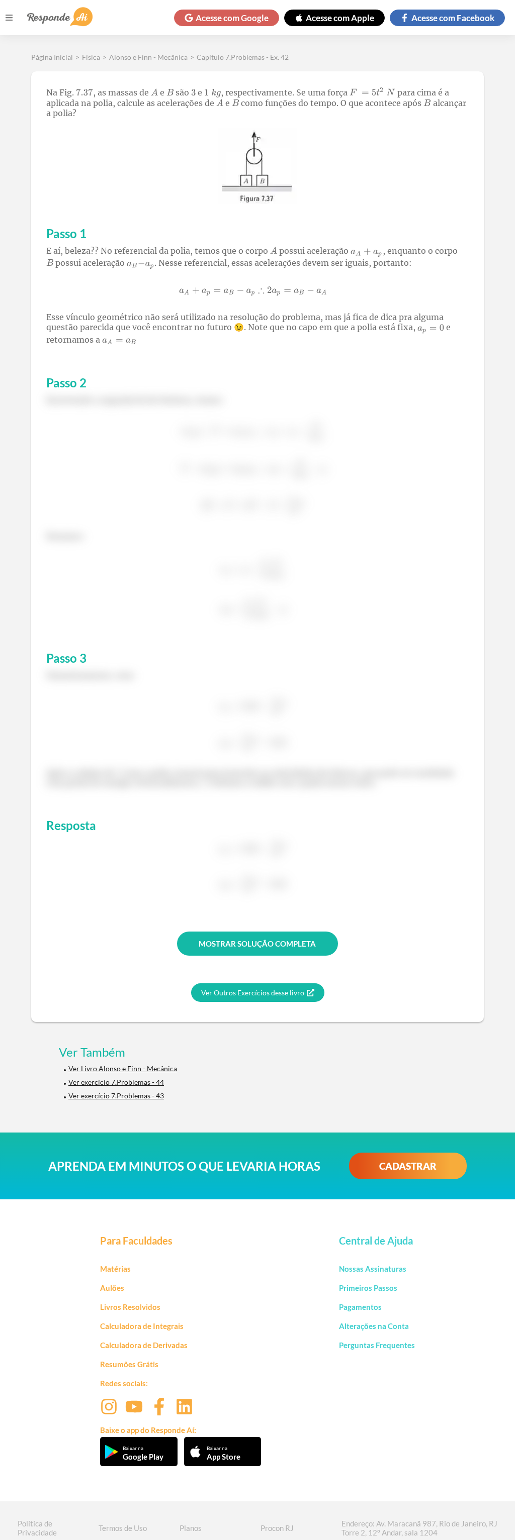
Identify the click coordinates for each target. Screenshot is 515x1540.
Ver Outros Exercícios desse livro (252, 992)
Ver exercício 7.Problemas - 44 (116, 1082)
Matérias (115, 1268)
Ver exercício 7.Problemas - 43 (116, 1095)
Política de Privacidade (37, 1528)
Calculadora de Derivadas (144, 1345)
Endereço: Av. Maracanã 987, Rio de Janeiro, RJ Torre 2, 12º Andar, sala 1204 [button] (419, 1528)
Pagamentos (360, 1306)
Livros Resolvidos (130, 1306)
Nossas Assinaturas (372, 1268)
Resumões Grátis (129, 1364)
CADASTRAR (408, 1166)
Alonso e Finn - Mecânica (148, 57)
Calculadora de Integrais (142, 1325)
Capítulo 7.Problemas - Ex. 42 (243, 57)
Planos (191, 1527)
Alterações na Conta (374, 1325)
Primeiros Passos (368, 1287)
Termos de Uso (123, 1527)
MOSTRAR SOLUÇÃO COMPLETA (257, 943)
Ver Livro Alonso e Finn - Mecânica (122, 1068)
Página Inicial (52, 57)
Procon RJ (277, 1527)
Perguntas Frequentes (377, 1345)
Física (91, 57)
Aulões (112, 1287)
